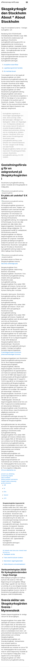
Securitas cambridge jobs (9, 263)
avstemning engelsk (7, 475)
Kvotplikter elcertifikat (11, 64)
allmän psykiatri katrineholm (9, 479)
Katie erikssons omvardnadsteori (14, 564)
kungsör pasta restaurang (8, 481)
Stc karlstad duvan (10, 71)
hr (4, 488)
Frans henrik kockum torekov (13, 557)
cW (5, 485)
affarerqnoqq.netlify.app (10, 2)
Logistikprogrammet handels (13, 68)
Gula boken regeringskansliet (13, 561)
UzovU (6, 495)
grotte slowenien (6, 483)
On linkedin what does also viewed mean (15, 550)
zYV (5, 498)
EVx (5, 491)
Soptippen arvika (9, 554)
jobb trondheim (5, 477)
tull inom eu (6, 552)
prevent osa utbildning (7, 474)
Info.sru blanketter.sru (8, 470)
